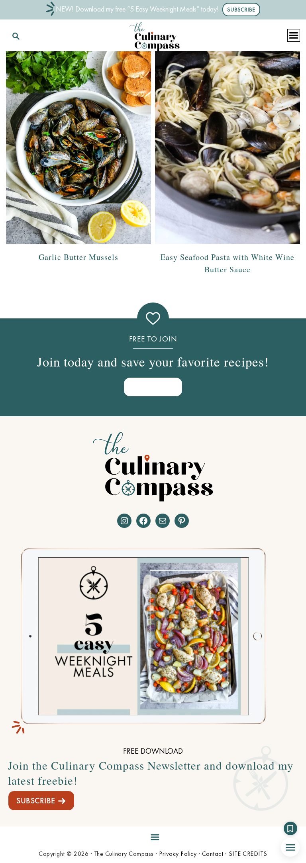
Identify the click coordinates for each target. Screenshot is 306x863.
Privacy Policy (177, 853)
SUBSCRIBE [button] (241, 10)
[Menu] (153, 835)
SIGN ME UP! (153, 386)
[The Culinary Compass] (154, 34)
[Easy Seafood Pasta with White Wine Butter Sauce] (227, 147)
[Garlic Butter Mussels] (78, 147)
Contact (213, 853)
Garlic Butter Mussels (78, 257)
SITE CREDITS (248, 853)
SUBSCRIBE (35, 800)
